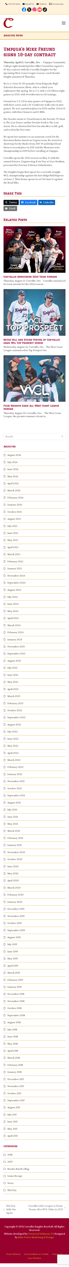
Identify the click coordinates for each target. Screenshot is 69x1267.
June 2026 (12, 469)
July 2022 (12, 731)
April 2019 (12, 965)
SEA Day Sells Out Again (10, 1210)
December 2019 (15, 909)
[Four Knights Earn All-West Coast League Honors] (35, 378)
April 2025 (12, 547)
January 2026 (14, 504)
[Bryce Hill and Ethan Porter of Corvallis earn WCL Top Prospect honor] (35, 312)
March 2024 (13, 625)
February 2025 (15, 561)
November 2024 (16, 575)
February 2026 (15, 497)
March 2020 (14, 887)
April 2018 (12, 1050)
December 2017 (15, 1079)
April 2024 (13, 618)
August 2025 (14, 519)
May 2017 (12, 1128)
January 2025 (14, 568)
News (10, 1183)
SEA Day (12, 1190)
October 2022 (14, 710)
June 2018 (12, 1036)
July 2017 (12, 1114)
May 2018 (12, 1043)
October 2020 (14, 859)
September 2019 (16, 930)
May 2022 (12, 745)
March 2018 (13, 1057)
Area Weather (34, 1258)
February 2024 (15, 632)
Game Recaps (14, 1176)
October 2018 (14, 1008)
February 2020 (15, 894)
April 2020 (13, 880)
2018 (9, 1154)
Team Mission (13, 1254)
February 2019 (15, 980)
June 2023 (12, 675)
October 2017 (14, 1093)
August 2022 (14, 724)
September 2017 (16, 1100)
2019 (9, 1161)
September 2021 (16, 795)
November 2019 (15, 916)
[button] (63, 23)
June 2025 (12, 533)
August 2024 (14, 590)
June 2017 (12, 1121)
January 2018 (14, 1072)
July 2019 (12, 944)
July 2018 (12, 1029)
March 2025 (13, 554)
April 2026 (13, 483)
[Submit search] (62, 436)
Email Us (29, 4)
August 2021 (14, 802)
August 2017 (13, 1107)
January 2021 (14, 845)
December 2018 (15, 994)
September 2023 (16, 653)
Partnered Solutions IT (40, 1233)
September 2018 (16, 1015)
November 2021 (15, 781)
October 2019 (14, 923)
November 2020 (16, 852)
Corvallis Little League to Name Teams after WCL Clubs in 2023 (43, 1208)
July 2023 (12, 667)
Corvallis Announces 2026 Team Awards (30, 276)
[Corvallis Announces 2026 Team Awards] (35, 249)
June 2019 (12, 951)
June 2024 (12, 604)
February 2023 (15, 703)
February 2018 (15, 1065)
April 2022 (13, 753)
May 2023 (12, 682)
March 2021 (13, 831)
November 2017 (15, 1086)
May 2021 (12, 823)
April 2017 (12, 1135)
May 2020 (12, 873)
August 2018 (14, 1022)
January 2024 (14, 639)
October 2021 (14, 788)
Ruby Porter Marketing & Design (36, 1237)
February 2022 (15, 767)
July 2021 (12, 809)
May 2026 (12, 476)
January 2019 (14, 987)
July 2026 (12, 462)
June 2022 (12, 738)
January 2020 (14, 902)
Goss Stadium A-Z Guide (36, 1254)
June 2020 (13, 866)
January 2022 (14, 774)
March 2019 (13, 972)
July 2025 (12, 526)
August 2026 (14, 455)
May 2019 (12, 958)
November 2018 (15, 1001)
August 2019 (14, 937)
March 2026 (13, 490)
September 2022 (16, 717)
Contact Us (57, 1254)
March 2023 (13, 696)
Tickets (43, 4)
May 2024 (12, 611)
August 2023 (14, 660)
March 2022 (13, 760)
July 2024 (12, 597)
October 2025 (14, 512)
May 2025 (12, 540)
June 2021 (12, 816)
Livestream (57, 4)
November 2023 (16, 646)
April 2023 (12, 689)
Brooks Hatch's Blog (18, 1169)
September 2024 (16, 582)
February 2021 (15, 838)
